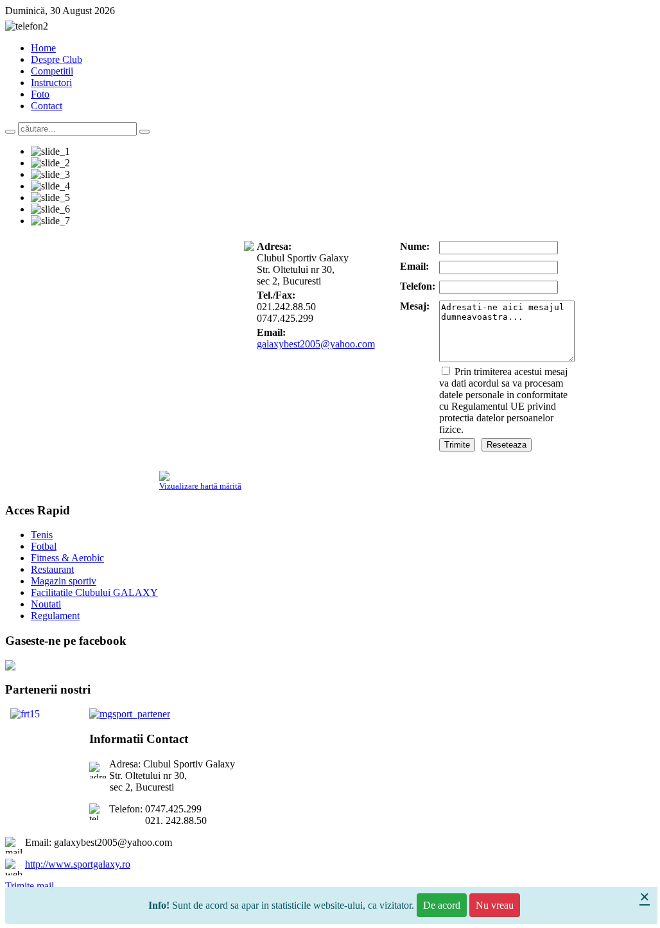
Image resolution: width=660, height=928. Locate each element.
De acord (441, 905)
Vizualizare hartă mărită (200, 486)
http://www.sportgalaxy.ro (77, 864)
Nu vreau (495, 905)
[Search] (10, 132)
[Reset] (144, 132)
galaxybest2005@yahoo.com (316, 343)
